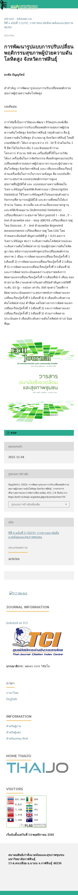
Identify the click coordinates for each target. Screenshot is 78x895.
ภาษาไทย (12, 693)
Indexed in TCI (19, 623)
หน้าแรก (9, 18)
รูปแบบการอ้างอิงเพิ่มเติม (25, 504)
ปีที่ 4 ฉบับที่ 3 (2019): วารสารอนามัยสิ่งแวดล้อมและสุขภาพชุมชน (38, 25)
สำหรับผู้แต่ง (13, 732)
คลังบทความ (24, 18)
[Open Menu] (4, 4)
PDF (13, 432)
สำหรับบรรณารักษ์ (17, 738)
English (11, 699)
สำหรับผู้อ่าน (13, 726)
